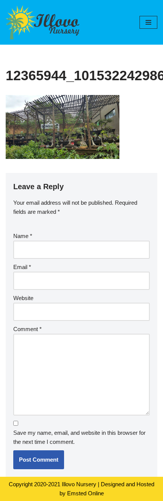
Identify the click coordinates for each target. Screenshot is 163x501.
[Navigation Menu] (148, 22)
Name (22, 236)
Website (23, 298)
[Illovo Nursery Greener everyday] (42, 22)
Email (22, 267)
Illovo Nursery (79, 484)
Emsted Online (85, 493)
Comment (27, 329)
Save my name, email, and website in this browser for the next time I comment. (79, 437)
